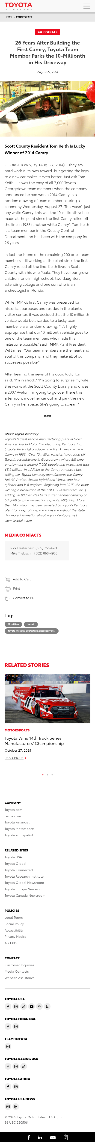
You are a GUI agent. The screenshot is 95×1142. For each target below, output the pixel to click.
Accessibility (14, 930)
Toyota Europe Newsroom (25, 889)
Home (9, 17)
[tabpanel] (47, 719)
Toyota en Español (19, 835)
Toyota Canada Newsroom (25, 895)
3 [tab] (52, 774)
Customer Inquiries (19, 965)
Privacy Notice (15, 936)
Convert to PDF (24, 597)
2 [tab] (47, 774)
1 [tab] (43, 774)
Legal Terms (14, 917)
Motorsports (17, 730)
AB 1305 (11, 942)
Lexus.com (13, 816)
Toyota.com (13, 809)
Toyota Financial (17, 822)
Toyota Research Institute (24, 876)
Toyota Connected (19, 870)
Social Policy (14, 923)
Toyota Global (15, 863)
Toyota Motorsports (20, 828)
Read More (14, 757)
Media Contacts (17, 971)
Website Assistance (20, 977)
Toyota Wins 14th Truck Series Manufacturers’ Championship (34, 740)
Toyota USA (13, 857)
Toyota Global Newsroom (24, 882)
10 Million (13, 624)
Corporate (24, 17)
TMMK (30, 624)
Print (16, 588)
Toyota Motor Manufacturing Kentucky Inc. (31, 630)
